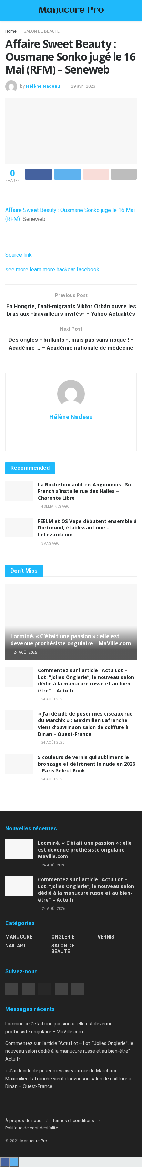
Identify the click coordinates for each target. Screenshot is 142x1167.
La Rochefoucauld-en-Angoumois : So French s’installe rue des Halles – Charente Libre (84, 491)
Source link (18, 255)
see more (16, 269)
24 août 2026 (25, 652)
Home (11, 31)
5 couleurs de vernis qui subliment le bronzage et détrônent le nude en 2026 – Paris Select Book (86, 764)
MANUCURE (18, 937)
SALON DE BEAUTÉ (42, 31)
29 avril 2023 (83, 86)
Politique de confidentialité (31, 1127)
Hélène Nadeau (43, 86)
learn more (42, 269)
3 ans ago (50, 543)
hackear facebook (78, 269)
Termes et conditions (73, 1120)
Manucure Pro (71, 10)
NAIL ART (16, 946)
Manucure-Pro (33, 1141)
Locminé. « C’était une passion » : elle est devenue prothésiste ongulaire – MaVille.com (70, 639)
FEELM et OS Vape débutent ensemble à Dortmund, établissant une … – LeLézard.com (87, 528)
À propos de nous (23, 1120)
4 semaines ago (55, 506)
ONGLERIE (62, 937)
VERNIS (106, 937)
